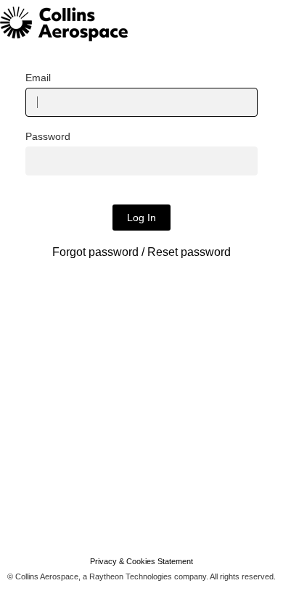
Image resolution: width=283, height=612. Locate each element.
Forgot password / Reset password (141, 252)
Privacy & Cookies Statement (141, 561)
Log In (141, 217)
